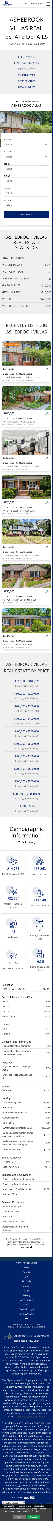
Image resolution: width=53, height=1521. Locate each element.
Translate (47, 1503)
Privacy (26, 1295)
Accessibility (26, 1299)
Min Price (8, 139)
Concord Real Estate (26, 1262)
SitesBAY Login (26, 1313)
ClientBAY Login (27, 1309)
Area (26, 1290)
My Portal (37, 3)
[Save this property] (48, 345)
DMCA (26, 1304)
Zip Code (26, 1281)
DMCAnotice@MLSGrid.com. (31, 1416)
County (26, 1272)
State (26, 1267)
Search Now (27, 214)
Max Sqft (8, 200)
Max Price (8, 152)
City (26, 1276)
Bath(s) (7, 176)
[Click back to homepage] (6, 3)
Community (26, 1285)
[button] (48, 4)
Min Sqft (8, 188)
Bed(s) (7, 164)
